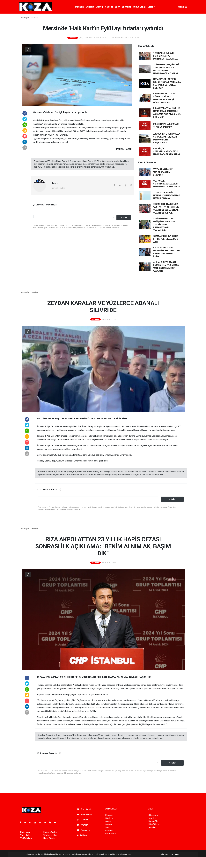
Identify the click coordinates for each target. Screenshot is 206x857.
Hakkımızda (25, 832)
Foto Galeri (85, 809)
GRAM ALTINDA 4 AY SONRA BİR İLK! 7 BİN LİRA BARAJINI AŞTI (166, 239)
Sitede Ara (153, 815)
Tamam (176, 854)
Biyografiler (153, 821)
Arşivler (84, 825)
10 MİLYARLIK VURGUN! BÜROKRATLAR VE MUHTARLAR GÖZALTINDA (165, 56)
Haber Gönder (49, 838)
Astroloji (152, 827)
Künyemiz (85, 830)
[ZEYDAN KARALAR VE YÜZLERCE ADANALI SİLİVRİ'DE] (103, 368)
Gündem (90, 6)
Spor (117, 6)
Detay (165, 854)
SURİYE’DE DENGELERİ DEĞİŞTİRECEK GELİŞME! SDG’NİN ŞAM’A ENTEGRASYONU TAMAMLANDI (164, 224)
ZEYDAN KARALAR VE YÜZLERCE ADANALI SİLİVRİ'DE (163, 172)
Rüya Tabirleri (154, 824)
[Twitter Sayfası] (26, 822)
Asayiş (99, 6)
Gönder (124, 217)
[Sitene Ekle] (56, 822)
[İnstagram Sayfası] (31, 822)
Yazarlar (84, 820)
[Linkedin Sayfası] (41, 822)
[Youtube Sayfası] (36, 822)
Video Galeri (86, 814)
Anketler (152, 818)
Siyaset (109, 6)
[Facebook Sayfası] (21, 822)
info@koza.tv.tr (58, 188)
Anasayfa (25, 17)
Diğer (151, 6)
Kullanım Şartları (50, 832)
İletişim (83, 835)
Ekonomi (126, 6)
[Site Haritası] (51, 822)
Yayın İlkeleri (25, 835)
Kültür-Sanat (139, 6)
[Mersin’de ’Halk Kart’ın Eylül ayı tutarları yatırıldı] (77, 75)
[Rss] (46, 822)
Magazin (79, 6)
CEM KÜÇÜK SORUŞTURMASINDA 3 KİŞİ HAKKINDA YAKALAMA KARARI (166, 151)
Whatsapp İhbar (50, 835)
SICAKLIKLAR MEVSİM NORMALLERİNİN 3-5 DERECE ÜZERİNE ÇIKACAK (166, 195)
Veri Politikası (26, 838)
